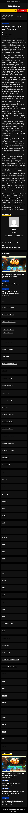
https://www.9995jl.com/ (8, 443)
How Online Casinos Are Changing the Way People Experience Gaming (12, 802)
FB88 (3, 472)
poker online (5, 457)
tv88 (3, 566)
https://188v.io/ (6, 638)
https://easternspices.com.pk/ (9, 363)
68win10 (4, 515)
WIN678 (4, 717)
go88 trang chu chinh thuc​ (8, 321)
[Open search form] (15, 10)
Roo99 (3, 551)
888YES (4, 746)
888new (4, 580)
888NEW (4, 731)
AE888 (3, 508)
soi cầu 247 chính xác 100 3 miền (10, 659)
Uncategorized (5, 23)
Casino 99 (4, 479)
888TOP (4, 674)
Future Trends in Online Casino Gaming (11, 284)
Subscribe (23, 10)
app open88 (5, 501)
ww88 (3, 595)
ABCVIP (16, 160)
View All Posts (19, 235)
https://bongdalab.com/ (8, 314)
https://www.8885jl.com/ (8, 450)
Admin (4, 32)
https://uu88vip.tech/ (8, 332)
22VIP (3, 681)
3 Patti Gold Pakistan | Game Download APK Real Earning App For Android (13, 275)
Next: (11, 246)
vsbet (3, 602)
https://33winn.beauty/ (8, 307)
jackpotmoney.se (14, 5)
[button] (2, 10)
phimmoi (4, 371)
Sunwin (4, 616)
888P (3, 688)
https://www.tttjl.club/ (7, 421)
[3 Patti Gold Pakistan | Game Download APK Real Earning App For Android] (14, 264)
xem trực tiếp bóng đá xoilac (9, 667)
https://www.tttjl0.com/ (8, 414)
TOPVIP (4, 530)
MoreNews (22, 809)
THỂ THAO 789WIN (7, 342)
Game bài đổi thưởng (7, 623)
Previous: (11, 242)
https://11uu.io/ (6, 652)
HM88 (3, 523)
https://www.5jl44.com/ (8, 436)
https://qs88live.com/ (7, 385)
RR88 (3, 544)
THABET (4, 486)
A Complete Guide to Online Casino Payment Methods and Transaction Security (13, 292)
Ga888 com (5, 537)
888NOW (4, 695)
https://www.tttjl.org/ (7, 429)
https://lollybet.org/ (7, 378)
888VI (3, 587)
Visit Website (8, 235)
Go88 (3, 631)
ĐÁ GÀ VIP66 (5, 356)
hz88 (3, 573)
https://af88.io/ (6, 645)
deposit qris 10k (6, 465)
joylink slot (4, 407)
